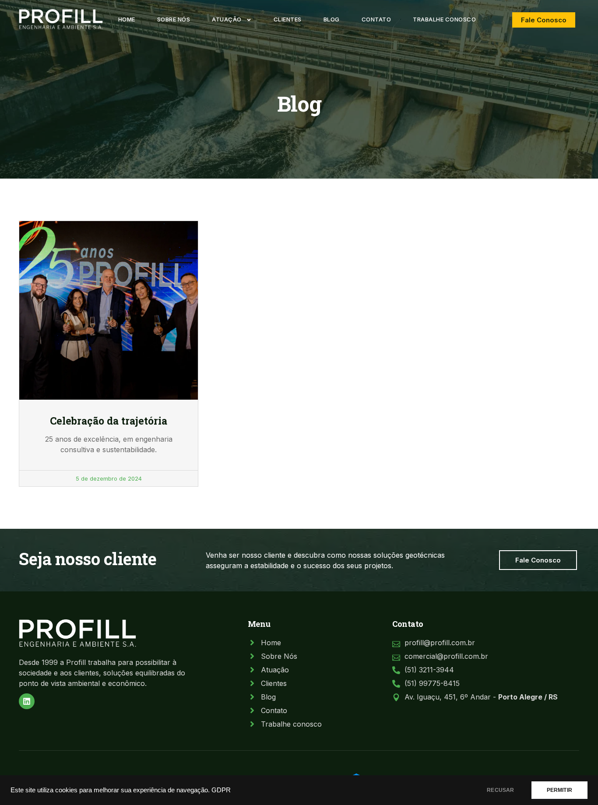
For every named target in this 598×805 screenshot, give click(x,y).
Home (126, 19)
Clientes (288, 19)
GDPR (221, 790)
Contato (376, 19)
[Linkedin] (27, 701)
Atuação (227, 19)
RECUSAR (500, 790)
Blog (332, 19)
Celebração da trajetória (108, 420)
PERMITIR (559, 790)
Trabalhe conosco (444, 19)
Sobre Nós (173, 19)
